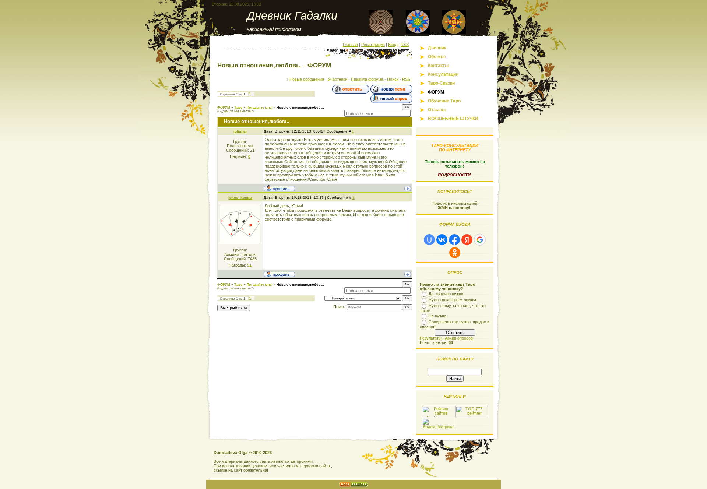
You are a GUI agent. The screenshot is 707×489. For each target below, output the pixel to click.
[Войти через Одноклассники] (454, 252)
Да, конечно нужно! (446, 294)
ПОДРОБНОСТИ (455, 175)
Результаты (431, 338)
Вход (392, 44)
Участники (337, 79)
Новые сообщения (306, 79)
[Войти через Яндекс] (466, 239)
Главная (350, 44)
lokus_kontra (240, 198)
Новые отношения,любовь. (300, 107)
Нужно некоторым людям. (453, 300)
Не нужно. (438, 316)
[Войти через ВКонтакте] (441, 239)
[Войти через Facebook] (454, 239)
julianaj (240, 131)
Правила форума (367, 79)
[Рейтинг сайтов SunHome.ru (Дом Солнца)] (438, 416)
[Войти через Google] (480, 240)
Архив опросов (459, 338)
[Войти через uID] (429, 239)
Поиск (392, 79)
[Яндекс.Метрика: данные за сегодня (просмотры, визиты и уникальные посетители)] (438, 423)
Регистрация (373, 44)
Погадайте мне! (259, 107)
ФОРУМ (223, 107)
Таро (238, 107)
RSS (405, 44)
